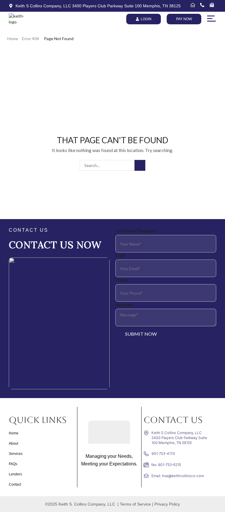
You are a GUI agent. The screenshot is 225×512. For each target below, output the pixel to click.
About (13, 443)
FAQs (13, 464)
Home (12, 38)
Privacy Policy (167, 504)
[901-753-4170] (203, 5)
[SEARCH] (139, 165)
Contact (15, 484)
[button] (211, 19)
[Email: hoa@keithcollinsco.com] (194, 5)
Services (16, 454)
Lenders (15, 474)
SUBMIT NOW (141, 334)
